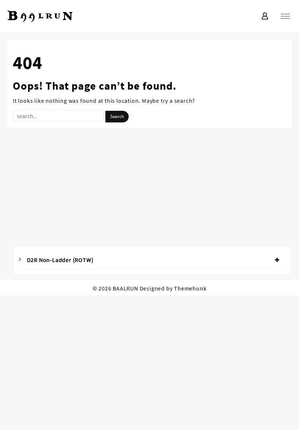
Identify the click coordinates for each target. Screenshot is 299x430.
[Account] (264, 16)
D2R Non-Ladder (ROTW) (60, 259)
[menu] (285, 16)
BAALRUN (125, 288)
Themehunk (190, 288)
